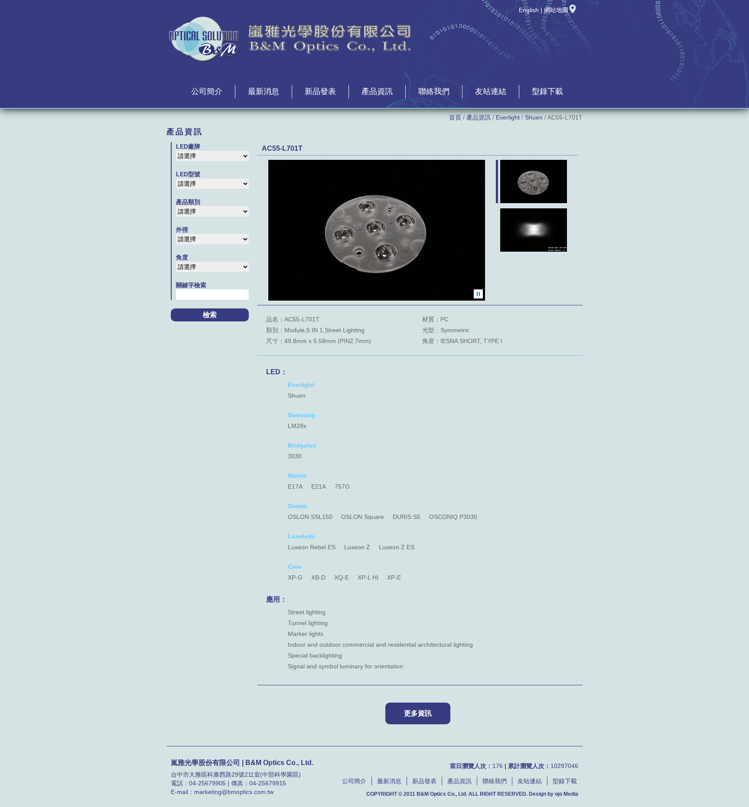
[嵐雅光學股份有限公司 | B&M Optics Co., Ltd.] (290, 61)
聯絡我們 (433, 91)
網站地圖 (556, 9)
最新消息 (263, 91)
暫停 (478, 293)
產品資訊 (377, 91)
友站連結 (490, 91)
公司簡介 (206, 91)
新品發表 (320, 91)
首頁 (455, 117)
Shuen (534, 117)
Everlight (508, 117)
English (529, 9)
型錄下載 (547, 91)
